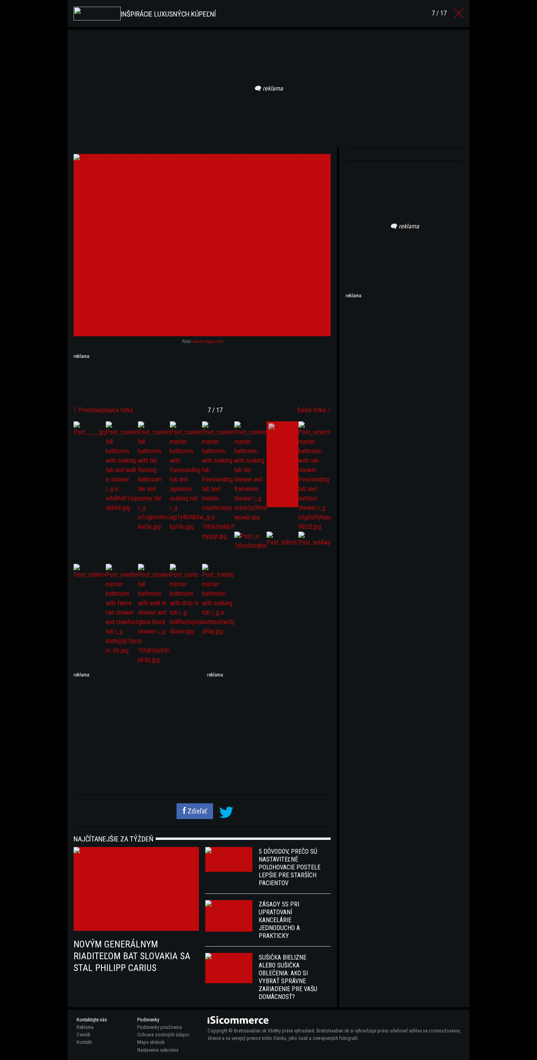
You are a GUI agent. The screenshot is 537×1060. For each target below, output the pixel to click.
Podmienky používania (159, 1027)
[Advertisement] (202, 379)
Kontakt (84, 1042)
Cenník (83, 1035)
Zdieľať (196, 811)
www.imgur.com (208, 341)
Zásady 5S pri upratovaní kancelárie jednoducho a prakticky (279, 920)
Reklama (85, 1027)
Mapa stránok (151, 1042)
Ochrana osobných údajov (163, 1035)
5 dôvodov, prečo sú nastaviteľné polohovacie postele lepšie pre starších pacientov (289, 867)
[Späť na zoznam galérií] (458, 13)
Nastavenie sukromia (157, 1050)
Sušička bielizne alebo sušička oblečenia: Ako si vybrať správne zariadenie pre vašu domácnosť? (288, 977)
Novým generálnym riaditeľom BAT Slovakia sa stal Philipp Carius (132, 956)
